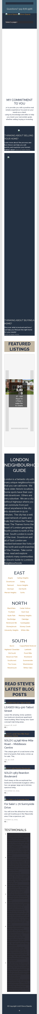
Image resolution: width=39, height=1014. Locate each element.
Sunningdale (25, 623)
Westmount (12, 668)
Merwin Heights (10, 593)
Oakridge (25, 619)
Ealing (22, 582)
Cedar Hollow (25, 608)
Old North (22, 589)
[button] (7, 400)
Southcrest (12, 660)
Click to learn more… (12, 334)
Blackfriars (11, 608)
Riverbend (28, 657)
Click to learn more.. (23, 150)
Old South (12, 653)
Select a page (11, 3)
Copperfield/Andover (28, 646)
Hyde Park (11, 616)
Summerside (28, 660)
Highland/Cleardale (11, 649)
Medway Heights (25, 616)
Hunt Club (25, 612)
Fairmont (10, 585)
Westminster (28, 664)
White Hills (25, 630)
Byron (12, 646)
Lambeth (27, 649)
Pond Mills (28, 653)
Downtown (10, 582)
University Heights (11, 630)
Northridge (11, 619)
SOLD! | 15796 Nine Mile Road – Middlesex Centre (18, 744)
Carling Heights (22, 578)
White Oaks (27, 668)
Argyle (10, 578)
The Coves (12, 664)
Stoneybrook (11, 627)
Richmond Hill (11, 623)
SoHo (22, 593)
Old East (10, 589)
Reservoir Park (12, 657)
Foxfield (11, 612)
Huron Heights (22, 585)
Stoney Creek (25, 627)
